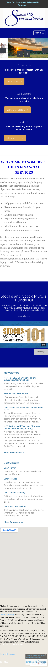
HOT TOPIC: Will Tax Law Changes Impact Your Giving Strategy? (22, 427)
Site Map (4, 662)
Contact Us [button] (13, 81)
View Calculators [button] (16, 110)
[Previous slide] (3, 50)
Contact (11, 654)
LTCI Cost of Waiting (14, 492)
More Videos (24, 316)
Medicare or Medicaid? (16, 393)
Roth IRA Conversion (15, 506)
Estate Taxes (10, 479)
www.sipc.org (7, 614)
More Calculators (13, 522)
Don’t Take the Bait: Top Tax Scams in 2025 (23, 408)
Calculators (11, 462)
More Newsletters (14, 452)
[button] (39, 33)
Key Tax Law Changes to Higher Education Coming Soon (20, 379)
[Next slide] (45, 50)
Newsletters (11, 372)
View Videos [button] (14, 138)
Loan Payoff (10, 468)
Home (3, 654)
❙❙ (27, 54)
